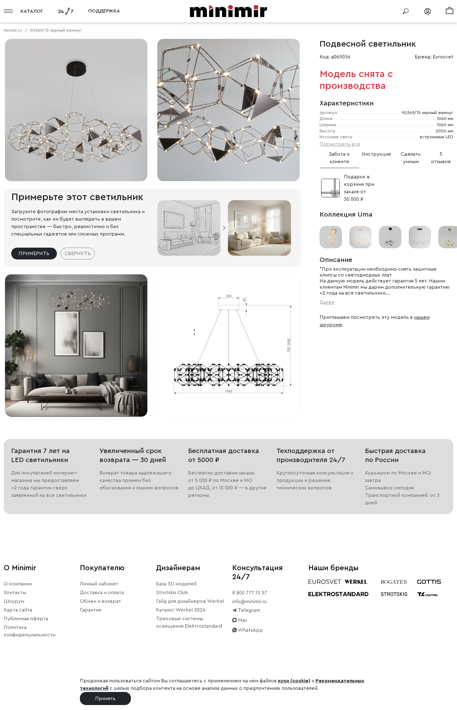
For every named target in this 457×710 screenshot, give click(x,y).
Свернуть (78, 253)
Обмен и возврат (100, 601)
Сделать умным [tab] (411, 158)
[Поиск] (405, 11)
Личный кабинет (99, 583)
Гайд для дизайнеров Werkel (190, 601)
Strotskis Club (172, 592)
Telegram (248, 610)
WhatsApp (250, 630)
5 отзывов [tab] (441, 158)
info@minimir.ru (249, 601)
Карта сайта (18, 609)
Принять (105, 698)
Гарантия (90, 609)
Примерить (34, 253)
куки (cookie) (294, 680)
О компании (18, 583)
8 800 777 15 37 (249, 592)
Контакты (15, 592)
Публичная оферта (26, 618)
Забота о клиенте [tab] (339, 158)
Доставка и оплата (102, 592)
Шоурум (14, 601)
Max (242, 620)
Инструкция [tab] (376, 154)
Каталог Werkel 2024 (180, 609)
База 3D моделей (176, 583)
